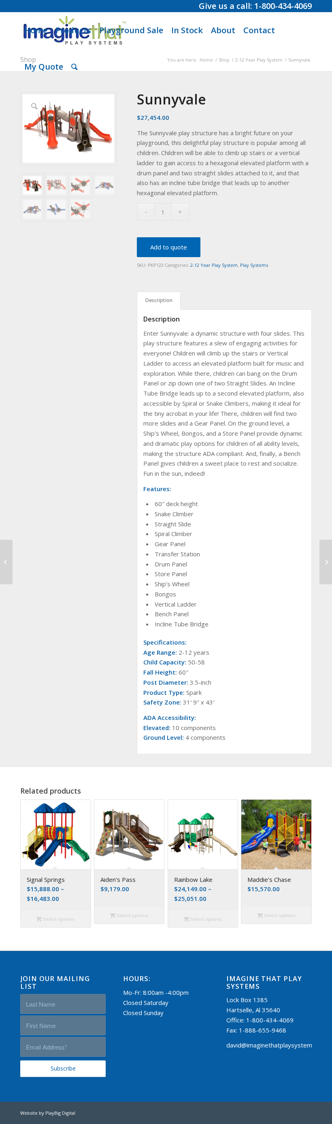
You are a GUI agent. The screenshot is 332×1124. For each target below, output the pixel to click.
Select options (58, 919)
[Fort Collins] (6, 562)
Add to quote (168, 247)
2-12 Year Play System (214, 265)
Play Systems (254, 265)
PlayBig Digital (60, 1113)
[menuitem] (35, 30)
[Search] (74, 67)
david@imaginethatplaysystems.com (277, 1045)
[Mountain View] (325, 562)
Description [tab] (158, 300)
